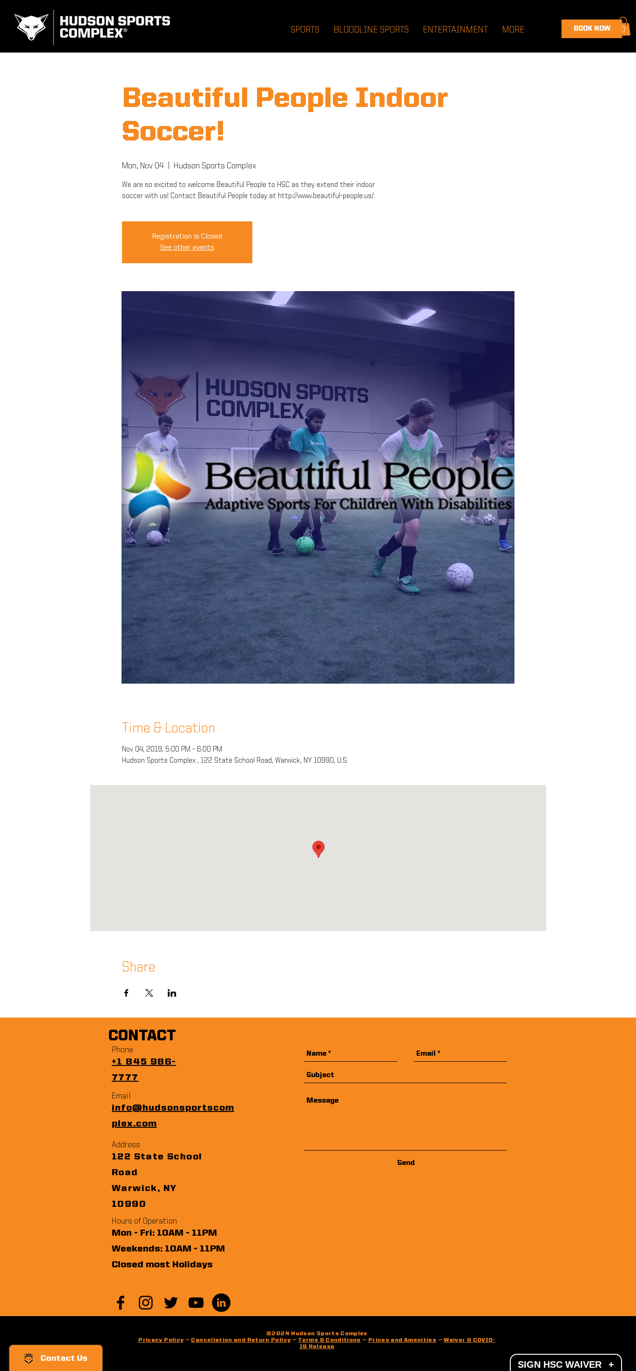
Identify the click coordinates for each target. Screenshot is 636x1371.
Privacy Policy (160, 1340)
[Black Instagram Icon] (145, 1302)
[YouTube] (196, 1302)
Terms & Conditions (329, 1340)
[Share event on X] (149, 993)
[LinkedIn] (221, 1302)
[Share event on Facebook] (126, 993)
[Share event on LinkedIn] (172, 993)
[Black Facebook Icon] (120, 1302)
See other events (187, 248)
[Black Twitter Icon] (171, 1302)
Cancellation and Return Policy (241, 1340)
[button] (623, 26)
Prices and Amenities (402, 1340)
